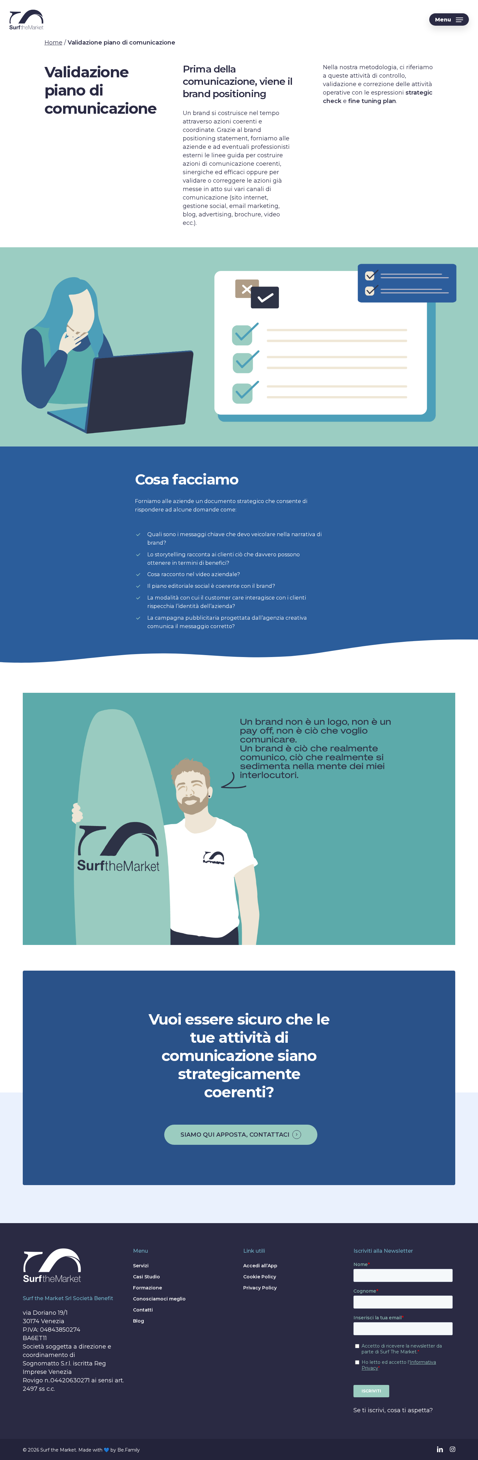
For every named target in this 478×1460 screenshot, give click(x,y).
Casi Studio (146, 1277)
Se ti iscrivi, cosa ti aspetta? (393, 1410)
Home (53, 42)
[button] (449, 19)
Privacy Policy (260, 1288)
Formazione (147, 1288)
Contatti (143, 1310)
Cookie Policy (259, 1277)
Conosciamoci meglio (159, 1299)
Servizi (141, 1266)
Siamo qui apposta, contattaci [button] (234, 1134)
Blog (138, 1321)
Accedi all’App (260, 1266)
